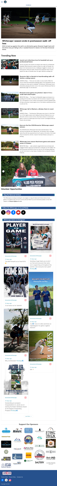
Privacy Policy (12, 477)
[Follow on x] (3, 212)
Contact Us (20, 477)
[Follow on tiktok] (23, 212)
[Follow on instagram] (8, 212)
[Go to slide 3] (29, 185)
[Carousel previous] (3, 171)
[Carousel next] (54, 171)
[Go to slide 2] (28, 185)
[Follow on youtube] (18, 212)
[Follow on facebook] (13, 212)
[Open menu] (2, 2)
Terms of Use (4, 477)
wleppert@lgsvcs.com (15, 201)
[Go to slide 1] (27, 185)
